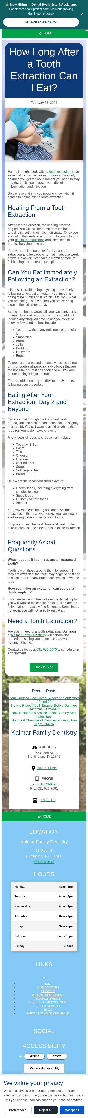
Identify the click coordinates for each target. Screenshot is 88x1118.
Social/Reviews (48, 998)
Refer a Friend (48, 1006)
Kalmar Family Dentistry (28, 635)
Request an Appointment (48, 1002)
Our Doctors (48, 987)
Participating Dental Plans (48, 1013)
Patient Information (48, 995)
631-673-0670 (46, 649)
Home (48, 33)
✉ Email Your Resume (41, 22)
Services (48, 991)
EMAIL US (48, 800)
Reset (57, 1056)
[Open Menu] (44, 977)
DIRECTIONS (47, 768)
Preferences (17, 1110)
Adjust (34, 1056)
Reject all (45, 1110)
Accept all (72, 1110)
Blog (48, 1009)
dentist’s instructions (29, 240)
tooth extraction (60, 171)
